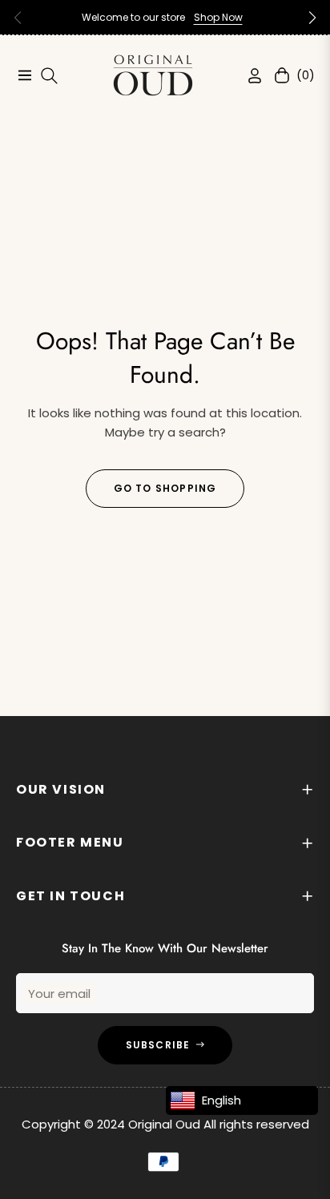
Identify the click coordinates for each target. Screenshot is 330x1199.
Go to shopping (165, 488)
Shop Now (218, 17)
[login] (248, 75)
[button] (312, 17)
